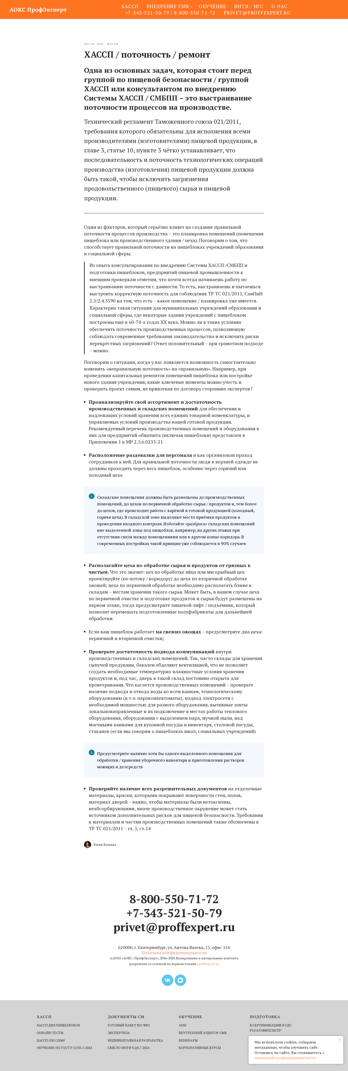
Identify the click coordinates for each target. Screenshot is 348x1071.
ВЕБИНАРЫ (188, 1040)
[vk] (167, 980)
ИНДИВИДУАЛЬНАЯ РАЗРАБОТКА (135, 1040)
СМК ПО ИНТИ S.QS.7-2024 (128, 1047)
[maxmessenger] (180, 980)
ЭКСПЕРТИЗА (119, 1032)
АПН (182, 1025)
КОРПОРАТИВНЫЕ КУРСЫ (200, 1047)
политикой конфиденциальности (285, 1057)
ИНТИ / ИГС (248, 6)
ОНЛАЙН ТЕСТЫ (50, 1032)
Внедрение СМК (168, 6)
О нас (280, 6)
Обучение (212, 6)
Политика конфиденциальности (174, 952)
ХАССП (130, 6)
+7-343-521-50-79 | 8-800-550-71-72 (170, 12)
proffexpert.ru (208, 963)
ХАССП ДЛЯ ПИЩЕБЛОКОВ (58, 1025)
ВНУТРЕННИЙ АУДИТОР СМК (203, 1032)
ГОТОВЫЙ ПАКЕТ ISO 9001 (129, 1025)
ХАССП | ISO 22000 (51, 1040)
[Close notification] (339, 1039)
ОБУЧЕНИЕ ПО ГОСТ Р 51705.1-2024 (64, 1047)
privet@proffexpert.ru (257, 12)
